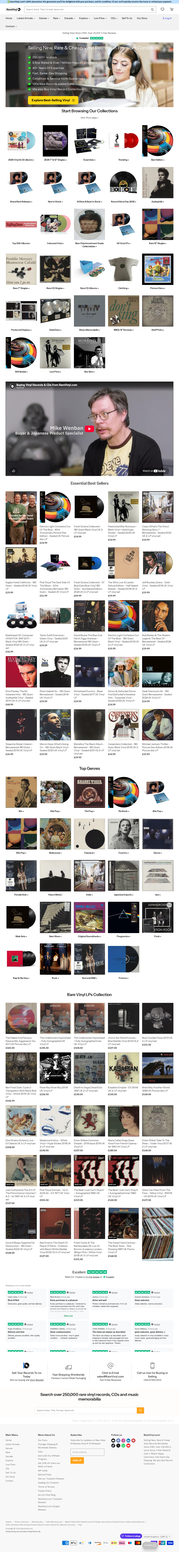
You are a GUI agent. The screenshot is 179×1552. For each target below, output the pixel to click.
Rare (56, 18)
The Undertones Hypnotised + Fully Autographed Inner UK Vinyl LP (89, 1041)
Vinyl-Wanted (36, 1380)
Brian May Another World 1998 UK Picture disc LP (156, 1089)
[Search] (152, 9)
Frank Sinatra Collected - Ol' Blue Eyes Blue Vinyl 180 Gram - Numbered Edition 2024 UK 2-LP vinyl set (89, 587)
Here (94, 117)
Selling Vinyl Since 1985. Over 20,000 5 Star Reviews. (89, 33)
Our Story (142, 18)
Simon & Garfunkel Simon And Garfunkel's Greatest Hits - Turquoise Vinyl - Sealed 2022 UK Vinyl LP (122, 696)
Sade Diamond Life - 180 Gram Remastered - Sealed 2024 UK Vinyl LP (157, 694)
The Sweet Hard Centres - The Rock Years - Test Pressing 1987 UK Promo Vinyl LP (122, 1247)
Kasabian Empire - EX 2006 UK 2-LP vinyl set (123, 1089)
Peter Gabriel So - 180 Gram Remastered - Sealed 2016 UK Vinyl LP (55, 694)
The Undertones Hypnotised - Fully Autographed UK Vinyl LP (55, 1041)
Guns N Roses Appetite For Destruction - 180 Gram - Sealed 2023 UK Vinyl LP (20, 1245)
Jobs (40, 1451)
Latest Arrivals (25, 18)
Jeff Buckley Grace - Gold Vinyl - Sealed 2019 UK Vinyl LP (157, 585)
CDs (113, 18)
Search (8, 1522)
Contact (10, 26)
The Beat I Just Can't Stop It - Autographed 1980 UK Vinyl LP (89, 1193)
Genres (43, 18)
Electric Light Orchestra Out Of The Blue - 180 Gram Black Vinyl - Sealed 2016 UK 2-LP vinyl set (123, 640)
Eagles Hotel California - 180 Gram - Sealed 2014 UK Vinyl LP (21, 585)
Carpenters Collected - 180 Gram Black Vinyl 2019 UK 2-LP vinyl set (123, 747)
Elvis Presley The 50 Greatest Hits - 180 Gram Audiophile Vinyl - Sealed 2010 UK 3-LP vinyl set (19, 696)
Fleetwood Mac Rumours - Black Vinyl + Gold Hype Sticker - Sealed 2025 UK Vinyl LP (122, 531)
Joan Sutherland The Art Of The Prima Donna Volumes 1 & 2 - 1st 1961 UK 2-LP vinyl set (21, 1194)
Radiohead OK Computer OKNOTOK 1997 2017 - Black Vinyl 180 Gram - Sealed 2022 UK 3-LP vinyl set (20, 641)
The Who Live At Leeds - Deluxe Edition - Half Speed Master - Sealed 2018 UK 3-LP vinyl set (123, 587)
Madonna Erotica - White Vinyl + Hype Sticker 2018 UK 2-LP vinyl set (55, 1143)
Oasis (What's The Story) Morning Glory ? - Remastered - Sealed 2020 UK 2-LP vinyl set (156, 531)
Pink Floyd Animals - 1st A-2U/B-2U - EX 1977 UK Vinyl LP (54, 1193)
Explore (83, 18)
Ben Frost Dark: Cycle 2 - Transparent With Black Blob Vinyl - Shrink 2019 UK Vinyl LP (21, 1092)
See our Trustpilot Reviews (51, 1478)
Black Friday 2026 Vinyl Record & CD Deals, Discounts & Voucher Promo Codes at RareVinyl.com (105, 1522)
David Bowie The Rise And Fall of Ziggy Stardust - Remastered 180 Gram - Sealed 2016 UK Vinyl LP (88, 640)
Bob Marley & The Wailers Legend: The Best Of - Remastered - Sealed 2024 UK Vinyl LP (156, 640)
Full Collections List (54, 1522)
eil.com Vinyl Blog (47, 1495)
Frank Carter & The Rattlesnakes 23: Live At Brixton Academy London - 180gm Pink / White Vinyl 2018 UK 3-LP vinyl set (88, 1249)
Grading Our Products (48, 1482)
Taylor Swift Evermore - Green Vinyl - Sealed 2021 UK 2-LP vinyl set (54, 638)
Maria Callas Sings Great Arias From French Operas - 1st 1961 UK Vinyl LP (123, 1143)
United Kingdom (156, 1536)
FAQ (80, 1525)
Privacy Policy (44, 1490)
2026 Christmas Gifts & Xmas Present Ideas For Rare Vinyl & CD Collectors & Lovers (40, 1525)
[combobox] (86, 9)
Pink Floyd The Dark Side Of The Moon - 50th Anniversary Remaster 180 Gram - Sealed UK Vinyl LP (55, 587)
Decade (68, 18)
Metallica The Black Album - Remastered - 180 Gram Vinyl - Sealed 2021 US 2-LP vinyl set (89, 749)
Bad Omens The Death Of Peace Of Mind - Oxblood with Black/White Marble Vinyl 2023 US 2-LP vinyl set (55, 1247)
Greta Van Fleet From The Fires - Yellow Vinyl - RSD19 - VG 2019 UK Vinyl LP (157, 1193)
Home (9, 18)
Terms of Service (46, 1486)
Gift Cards (42, 1470)
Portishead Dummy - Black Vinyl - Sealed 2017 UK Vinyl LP (89, 694)
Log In (168, 18)
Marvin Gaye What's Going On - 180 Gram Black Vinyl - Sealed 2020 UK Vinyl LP (55, 747)
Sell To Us (127, 18)
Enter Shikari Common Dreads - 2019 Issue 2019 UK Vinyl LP (89, 1143)
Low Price (99, 18)
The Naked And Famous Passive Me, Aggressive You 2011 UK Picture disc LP (21, 1041)
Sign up (77, 1460)
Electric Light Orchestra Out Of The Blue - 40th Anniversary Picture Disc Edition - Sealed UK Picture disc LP (55, 533)
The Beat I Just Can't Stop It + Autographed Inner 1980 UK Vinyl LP (123, 1193)
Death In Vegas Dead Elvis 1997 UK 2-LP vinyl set (88, 1089)
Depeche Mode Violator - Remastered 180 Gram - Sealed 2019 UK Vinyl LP (19, 747)
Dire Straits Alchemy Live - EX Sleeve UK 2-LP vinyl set (21, 1142)
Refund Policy (44, 1474)
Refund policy (37, 1522)
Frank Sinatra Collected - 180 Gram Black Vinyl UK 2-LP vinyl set (88, 529)
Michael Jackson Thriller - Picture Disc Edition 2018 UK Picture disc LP (157, 747)
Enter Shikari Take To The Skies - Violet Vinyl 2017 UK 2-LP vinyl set (157, 1143)
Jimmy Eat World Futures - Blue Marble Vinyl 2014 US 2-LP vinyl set (123, 1041)
